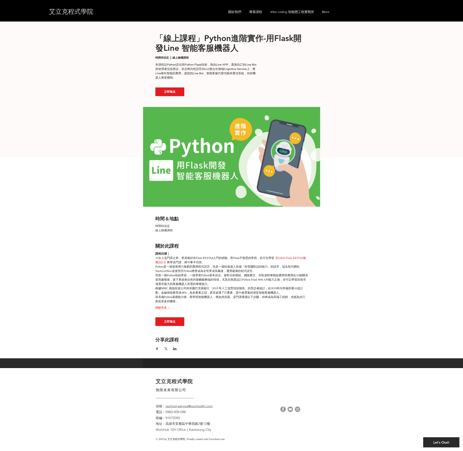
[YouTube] (290, 409)
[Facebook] (283, 409)
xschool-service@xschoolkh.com (189, 406)
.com (222, 439)
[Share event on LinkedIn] (175, 348)
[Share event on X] (166, 348)
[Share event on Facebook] (157, 348)
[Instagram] (297, 409)
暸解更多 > (162, 307)
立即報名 (170, 91)
